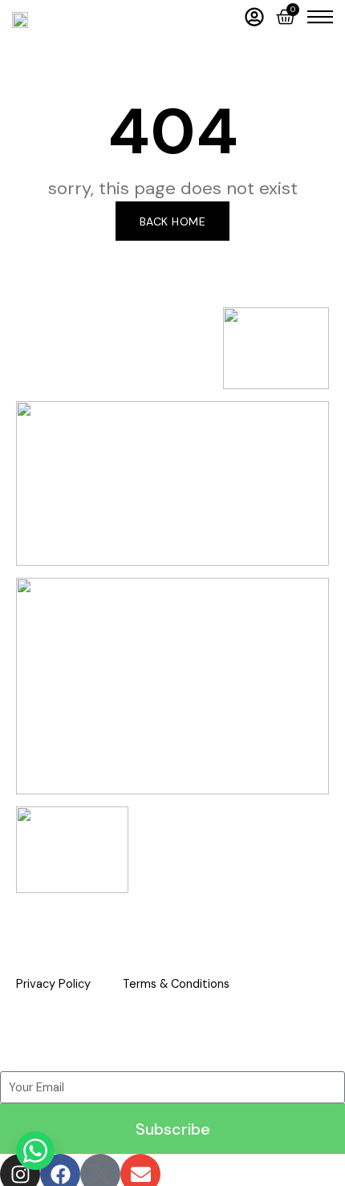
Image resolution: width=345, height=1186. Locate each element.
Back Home (173, 221)
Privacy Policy (53, 984)
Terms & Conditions (176, 984)
